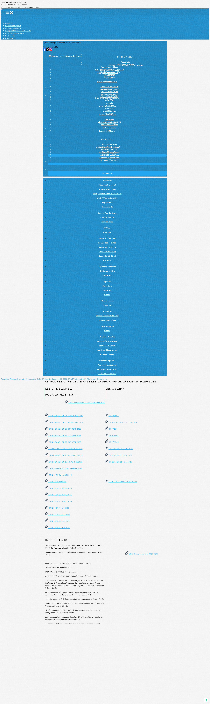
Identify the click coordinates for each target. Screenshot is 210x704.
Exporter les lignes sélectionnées (14, 2)
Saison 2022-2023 (107, 251)
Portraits (107, 260)
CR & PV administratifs (14, 33)
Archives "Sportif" (109, 152)
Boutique (107, 232)
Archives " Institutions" (107, 341)
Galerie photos (109, 127)
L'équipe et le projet (13, 25)
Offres (109, 78)
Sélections (107, 286)
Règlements (10, 35)
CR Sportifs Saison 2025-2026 (18, 30)
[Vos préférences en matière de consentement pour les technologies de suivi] (206, 700)
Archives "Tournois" (109, 160)
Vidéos (107, 294)
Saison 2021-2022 (107, 256)
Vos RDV (107, 305)
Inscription (109, 100)
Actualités (9, 23)
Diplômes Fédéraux (109, 95)
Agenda (109, 103)
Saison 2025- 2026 (109, 86)
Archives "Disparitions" (109, 157)
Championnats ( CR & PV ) (107, 315)
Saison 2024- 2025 (107, 243)
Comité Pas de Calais (109, 70)
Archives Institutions (109, 155)
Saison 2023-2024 (109, 91)
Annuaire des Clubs (13, 28)
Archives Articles (109, 144)
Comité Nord (109, 75)
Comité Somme (107, 217)
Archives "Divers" (107, 354)
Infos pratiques (109, 111)
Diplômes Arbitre (107, 271)
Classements (10, 38)
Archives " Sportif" (109, 149)
